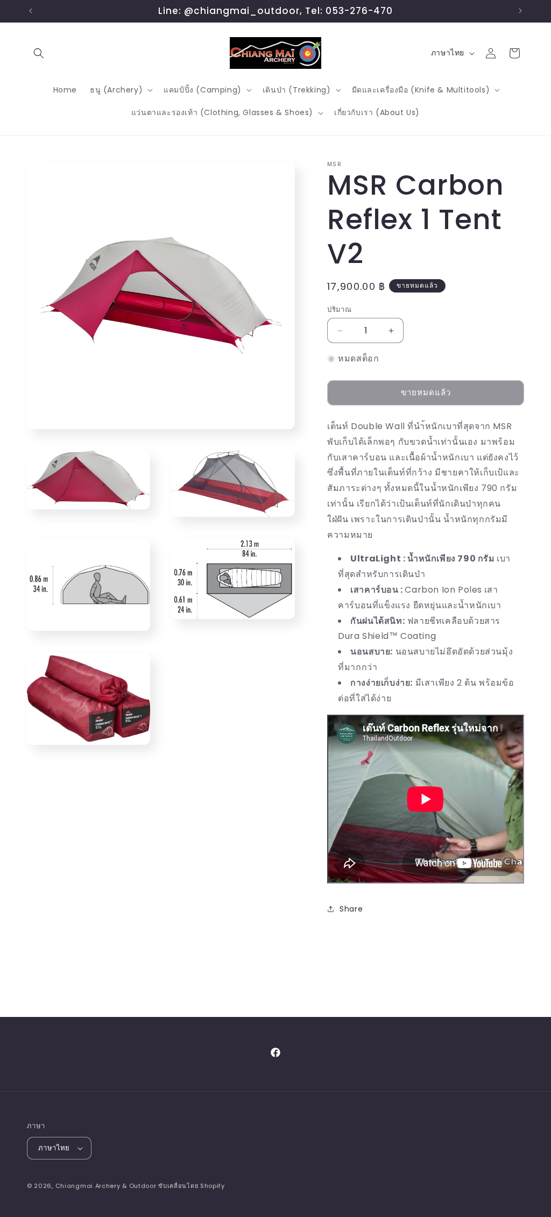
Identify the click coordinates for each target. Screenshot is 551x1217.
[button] (39, 53)
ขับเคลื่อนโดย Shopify (191, 1186)
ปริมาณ (339, 309)
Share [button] (351, 908)
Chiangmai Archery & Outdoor (106, 1186)
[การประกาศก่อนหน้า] (31, 11)
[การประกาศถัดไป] (520, 11)
